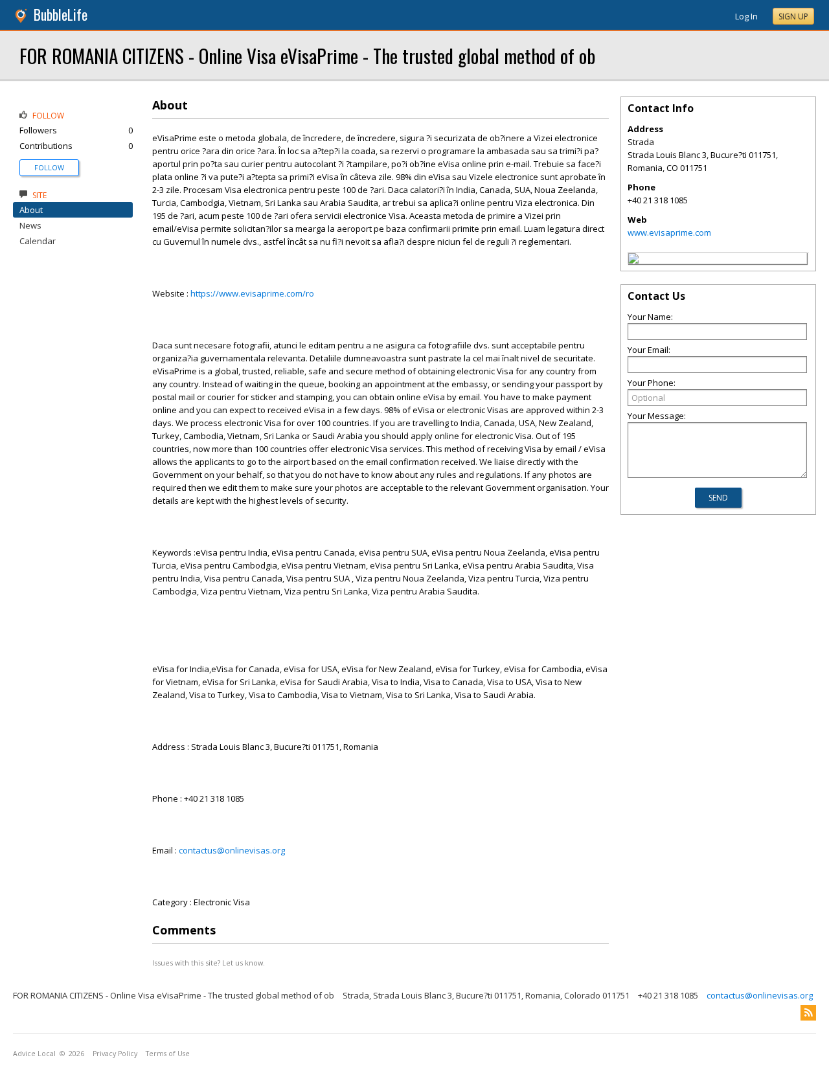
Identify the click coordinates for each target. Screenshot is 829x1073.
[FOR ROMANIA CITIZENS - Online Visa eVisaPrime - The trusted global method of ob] (633, 260)
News (30, 225)
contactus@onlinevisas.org (232, 850)
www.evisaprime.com (669, 232)
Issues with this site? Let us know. (208, 962)
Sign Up (793, 16)
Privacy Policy (115, 1053)
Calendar (37, 241)
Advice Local (34, 1053)
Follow (49, 167)
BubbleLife (60, 15)
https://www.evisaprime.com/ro (252, 293)
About (31, 210)
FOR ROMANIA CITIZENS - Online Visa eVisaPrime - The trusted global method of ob (307, 55)
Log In (746, 16)
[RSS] (808, 1013)
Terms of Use (168, 1053)
